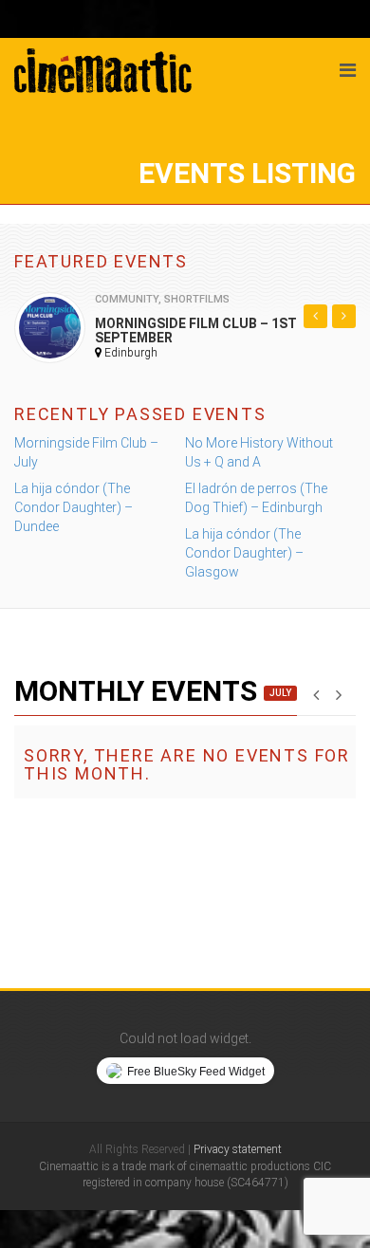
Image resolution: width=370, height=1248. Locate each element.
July (280, 693)
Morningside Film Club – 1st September (196, 330)
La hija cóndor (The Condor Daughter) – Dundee (73, 507)
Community (126, 299)
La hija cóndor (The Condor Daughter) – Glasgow (244, 552)
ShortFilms (197, 299)
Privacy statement (238, 1149)
